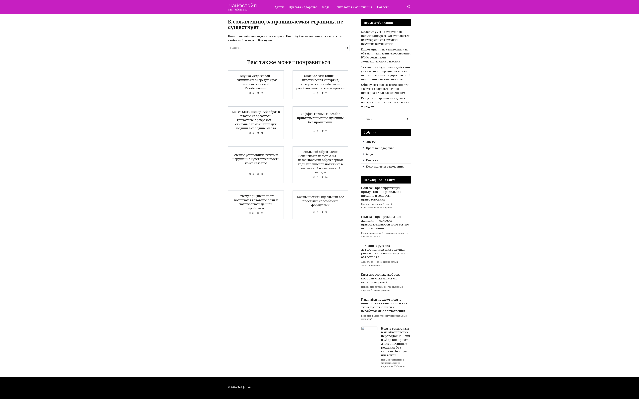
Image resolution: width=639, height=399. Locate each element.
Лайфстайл (242, 5)
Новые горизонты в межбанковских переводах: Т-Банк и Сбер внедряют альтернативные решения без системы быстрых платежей (395, 342)
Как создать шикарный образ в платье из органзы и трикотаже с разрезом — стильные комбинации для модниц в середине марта (256, 120)
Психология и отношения (353, 7)
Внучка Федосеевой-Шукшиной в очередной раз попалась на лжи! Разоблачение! (255, 82)
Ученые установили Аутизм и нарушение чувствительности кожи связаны (255, 159)
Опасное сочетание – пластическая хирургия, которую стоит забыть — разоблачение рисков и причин (320, 82)
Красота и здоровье (303, 7)
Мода (325, 7)
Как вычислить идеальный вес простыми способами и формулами (320, 201)
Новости (383, 7)
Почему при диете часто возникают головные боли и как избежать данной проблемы (256, 202)
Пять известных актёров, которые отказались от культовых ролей (380, 278)
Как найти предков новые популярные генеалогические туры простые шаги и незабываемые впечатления (384, 305)
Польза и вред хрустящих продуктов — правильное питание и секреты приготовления (381, 193)
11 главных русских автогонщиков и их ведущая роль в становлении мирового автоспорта (384, 251)
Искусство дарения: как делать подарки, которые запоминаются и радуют (385, 102)
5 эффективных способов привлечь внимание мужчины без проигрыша (320, 118)
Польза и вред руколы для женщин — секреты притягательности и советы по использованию (385, 222)
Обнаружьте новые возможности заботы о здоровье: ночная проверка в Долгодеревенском (385, 88)
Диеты (279, 7)
